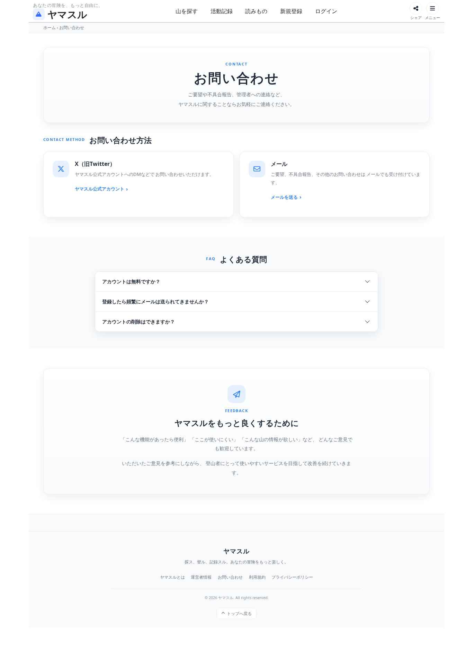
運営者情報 (201, 577)
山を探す (187, 11)
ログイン (326, 11)
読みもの (256, 11)
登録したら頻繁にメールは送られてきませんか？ (155, 301)
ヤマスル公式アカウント (99, 189)
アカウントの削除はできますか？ (138, 321)
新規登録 (291, 11)
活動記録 (222, 11)
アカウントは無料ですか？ (131, 281)
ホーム (49, 27)
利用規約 (257, 577)
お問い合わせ (230, 577)
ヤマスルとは (172, 577)
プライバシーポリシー (292, 577)
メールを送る (284, 197)
